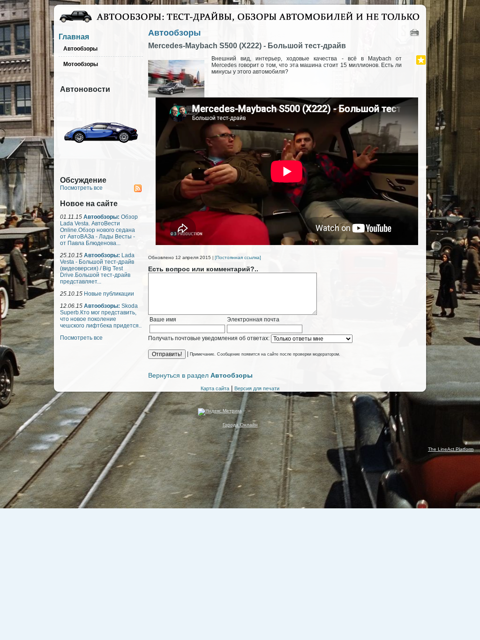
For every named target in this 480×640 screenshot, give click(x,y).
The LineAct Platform (450, 449)
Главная (74, 37)
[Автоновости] (100, 167)
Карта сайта (215, 388)
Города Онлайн (240, 424)
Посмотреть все (81, 188)
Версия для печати (256, 388)
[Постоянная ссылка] (238, 257)
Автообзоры (174, 32)
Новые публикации (109, 293)
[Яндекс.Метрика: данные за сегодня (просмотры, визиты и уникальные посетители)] (220, 412)
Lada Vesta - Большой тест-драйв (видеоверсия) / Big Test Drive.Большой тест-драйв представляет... (97, 268)
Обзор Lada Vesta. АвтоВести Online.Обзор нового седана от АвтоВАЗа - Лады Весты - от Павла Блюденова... (99, 230)
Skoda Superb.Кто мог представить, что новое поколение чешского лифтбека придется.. (101, 316)
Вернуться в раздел (200, 375)
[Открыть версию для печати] (415, 32)
